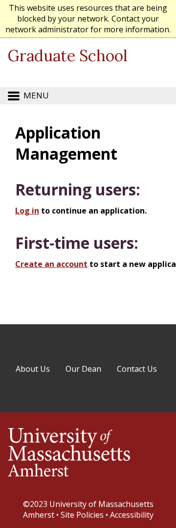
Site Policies (82, 514)
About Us (33, 368)
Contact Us (137, 368)
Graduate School (68, 56)
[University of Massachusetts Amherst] (69, 481)
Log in (27, 210)
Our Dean (83, 368)
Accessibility (132, 514)
